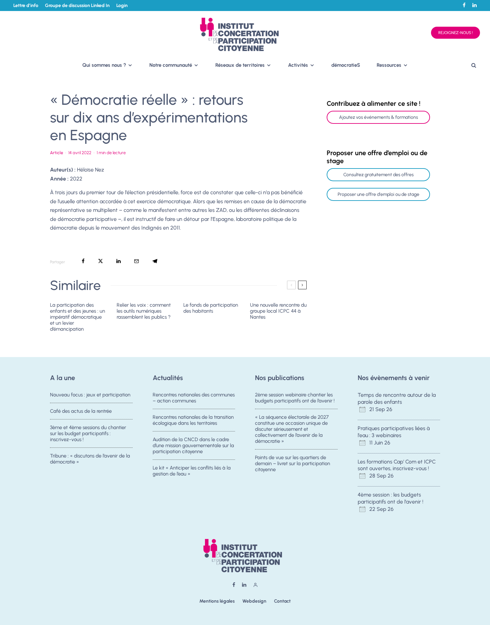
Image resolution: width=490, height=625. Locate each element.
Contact (282, 601)
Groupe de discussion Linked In (77, 5)
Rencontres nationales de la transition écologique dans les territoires (193, 420)
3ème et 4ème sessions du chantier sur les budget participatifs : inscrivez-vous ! (88, 433)
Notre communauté (170, 65)
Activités (298, 65)
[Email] (136, 261)
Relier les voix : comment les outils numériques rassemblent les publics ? (144, 311)
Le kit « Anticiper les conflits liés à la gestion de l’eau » (192, 471)
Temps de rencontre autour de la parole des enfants (397, 398)
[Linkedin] (474, 5)
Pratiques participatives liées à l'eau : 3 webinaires (394, 431)
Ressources (389, 65)
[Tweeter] (100, 261)
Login (122, 5)
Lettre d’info (25, 5)
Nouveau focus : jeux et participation (90, 395)
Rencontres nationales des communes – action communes (194, 398)
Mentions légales (217, 601)
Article (56, 152)
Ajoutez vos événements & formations (378, 117)
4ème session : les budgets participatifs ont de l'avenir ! (390, 498)
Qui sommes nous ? (104, 65)
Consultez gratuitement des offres (378, 175)
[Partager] (83, 261)
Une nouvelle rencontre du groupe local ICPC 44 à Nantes (278, 311)
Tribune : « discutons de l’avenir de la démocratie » (90, 459)
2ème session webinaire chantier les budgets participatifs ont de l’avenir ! (295, 398)
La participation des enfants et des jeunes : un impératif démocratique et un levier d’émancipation (77, 317)
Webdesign (254, 601)
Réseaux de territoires (240, 65)
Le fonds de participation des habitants (210, 308)
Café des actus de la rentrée (81, 411)
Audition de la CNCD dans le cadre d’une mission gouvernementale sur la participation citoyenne (193, 445)
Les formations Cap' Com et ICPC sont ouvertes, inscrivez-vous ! (397, 465)
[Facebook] (464, 5)
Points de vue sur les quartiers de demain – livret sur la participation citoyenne (292, 463)
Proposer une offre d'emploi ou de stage (378, 194)
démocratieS (345, 65)
